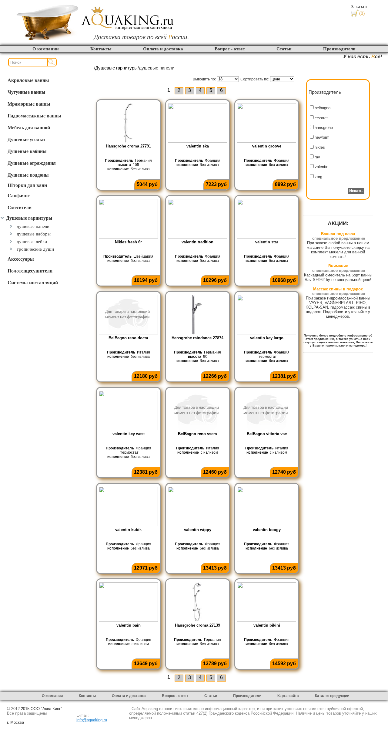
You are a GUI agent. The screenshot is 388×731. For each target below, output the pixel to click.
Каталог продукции (332, 696)
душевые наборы (34, 234)
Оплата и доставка (163, 48)
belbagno (322, 108)
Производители (339, 48)
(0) (362, 13)
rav (317, 157)
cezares (322, 118)
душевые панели (33, 226)
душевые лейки (32, 241)
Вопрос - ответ (230, 48)
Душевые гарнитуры (116, 68)
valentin (321, 166)
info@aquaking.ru (91, 720)
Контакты (101, 48)
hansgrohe (324, 127)
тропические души (35, 249)
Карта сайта (288, 696)
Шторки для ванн (27, 184)
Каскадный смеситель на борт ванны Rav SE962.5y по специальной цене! (338, 277)
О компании (45, 48)
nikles (320, 147)
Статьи (284, 48)
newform (322, 137)
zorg (318, 176)
